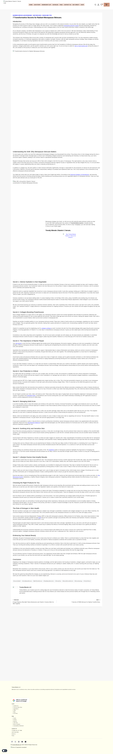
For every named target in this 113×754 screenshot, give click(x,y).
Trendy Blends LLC (25, 587)
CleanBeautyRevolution (49, 581)
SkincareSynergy (78, 581)
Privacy (15, 719)
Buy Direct (76, 4)
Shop (82, 4)
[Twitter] (15, 741)
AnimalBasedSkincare (27, 581)
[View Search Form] (95, 4)
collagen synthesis (46, 328)
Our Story (37, 4)
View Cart (15, 722)
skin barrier (18, 343)
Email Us (13, 733)
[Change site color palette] (4, 750)
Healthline (51, 449)
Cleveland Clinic (31, 395)
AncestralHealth (17, 581)
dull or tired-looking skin (81, 46)
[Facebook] (12, 741)
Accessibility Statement (18, 725)
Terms (14, 718)
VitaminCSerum (87, 581)
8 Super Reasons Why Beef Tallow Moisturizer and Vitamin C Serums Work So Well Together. (33, 601)
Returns (15, 721)
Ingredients (15, 708)
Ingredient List (46, 4)
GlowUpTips (58, 581)
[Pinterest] (22, 741)
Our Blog (55, 4)
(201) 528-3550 (15, 732)
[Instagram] (19, 741)
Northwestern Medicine (34, 422)
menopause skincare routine (71, 25)
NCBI (39, 517)
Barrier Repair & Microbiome (22, 15)
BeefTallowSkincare (37, 581)
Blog (14, 711)
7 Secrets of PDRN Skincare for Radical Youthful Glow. (85, 601)
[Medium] (25, 741)
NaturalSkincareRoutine (68, 581)
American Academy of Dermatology (79, 174)
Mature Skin (37, 15)
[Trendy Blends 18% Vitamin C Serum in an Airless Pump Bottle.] (12, 5)
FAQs (61, 4)
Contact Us (67, 4)
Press (13, 735)
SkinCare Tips (47, 15)
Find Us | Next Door (17, 707)
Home (31, 4)
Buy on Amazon (16, 724)
